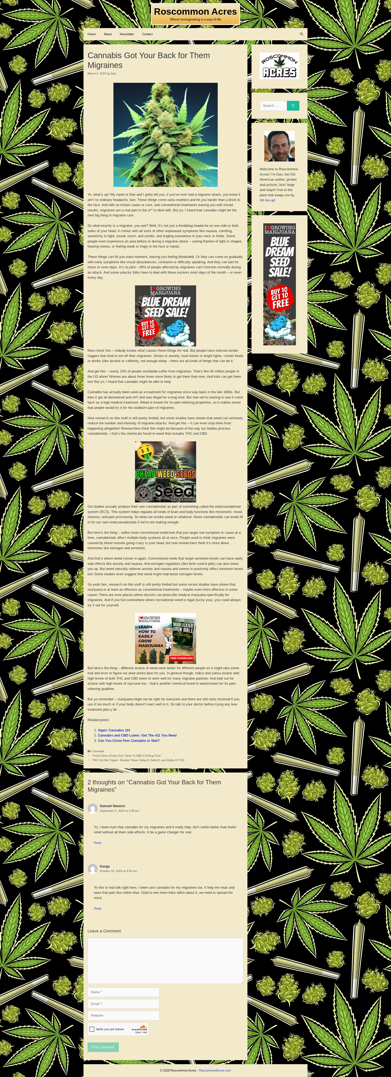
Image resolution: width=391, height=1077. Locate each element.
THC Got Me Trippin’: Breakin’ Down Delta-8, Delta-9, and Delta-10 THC (138, 760)
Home (92, 34)
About (108, 34)
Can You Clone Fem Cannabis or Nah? (129, 741)
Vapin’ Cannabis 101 (114, 730)
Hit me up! (267, 200)
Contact (147, 34)
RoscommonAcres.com (215, 1070)
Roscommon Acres (195, 11)
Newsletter (127, 34)
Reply (97, 842)
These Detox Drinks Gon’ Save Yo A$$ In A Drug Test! (126, 755)
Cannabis (98, 751)
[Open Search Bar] (301, 34)
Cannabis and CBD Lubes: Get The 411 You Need (137, 735)
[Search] (293, 106)
